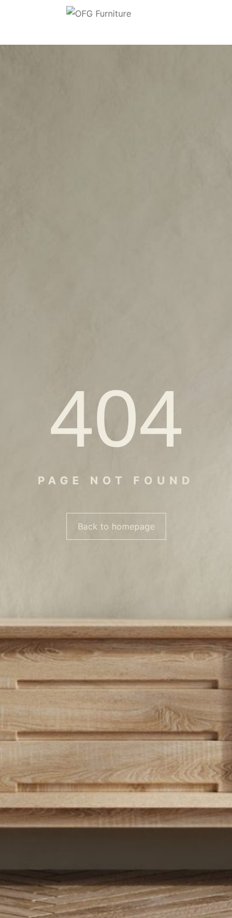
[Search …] (218, 22)
